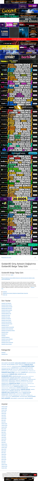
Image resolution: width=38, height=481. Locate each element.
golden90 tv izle (5, 392)
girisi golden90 (3, 364)
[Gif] (19, 107)
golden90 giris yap (22, 374)
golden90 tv (33, 389)
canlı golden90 (11, 362)
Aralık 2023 (3, 437)
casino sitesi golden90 (20, 362)
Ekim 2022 (3, 461)
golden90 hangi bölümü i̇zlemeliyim (22, 379)
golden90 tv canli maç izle (14, 390)
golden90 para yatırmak (24, 384)
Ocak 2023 (3, 456)
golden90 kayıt (17, 380)
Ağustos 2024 (4, 423)
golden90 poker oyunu (32, 386)
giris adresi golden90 (30, 362)
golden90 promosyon (12, 387)
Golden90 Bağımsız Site (6, 313)
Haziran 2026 (4, 408)
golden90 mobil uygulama (30, 383)
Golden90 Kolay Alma (5, 340)
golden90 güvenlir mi (13, 379)
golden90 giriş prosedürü (24, 376)
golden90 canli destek (28, 367)
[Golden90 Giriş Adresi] (6, 257)
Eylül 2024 (3, 421)
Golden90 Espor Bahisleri (6, 322)
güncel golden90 (32, 396)
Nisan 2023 (3, 450)
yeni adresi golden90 (20, 398)
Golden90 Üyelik (4, 394)
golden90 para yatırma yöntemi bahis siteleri (7, 386)
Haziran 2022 (4, 467)
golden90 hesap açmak (31, 379)
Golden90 (5, 291)
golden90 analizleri (3, 366)
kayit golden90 (5, 398)
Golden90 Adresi (4, 332)
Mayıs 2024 (3, 428)
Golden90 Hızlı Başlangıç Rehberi (8, 330)
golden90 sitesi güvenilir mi (5, 389)
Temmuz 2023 (4, 445)
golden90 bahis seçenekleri (16, 366)
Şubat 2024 (3, 433)
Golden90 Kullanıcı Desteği (6, 306)
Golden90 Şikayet (15, 396)
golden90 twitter (14, 392)
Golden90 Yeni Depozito (6, 303)
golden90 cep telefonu (18, 372)
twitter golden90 (13, 398)
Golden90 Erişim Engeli (5, 374)
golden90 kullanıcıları (12, 381)
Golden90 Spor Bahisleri (15, 389)
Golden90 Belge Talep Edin (12, 273)
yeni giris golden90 (29, 398)
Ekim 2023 (3, 440)
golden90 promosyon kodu (22, 387)
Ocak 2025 (3, 415)
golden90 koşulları (30, 380)
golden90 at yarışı (9, 366)
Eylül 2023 (3, 442)
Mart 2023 (3, 452)
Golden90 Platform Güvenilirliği (7, 327)
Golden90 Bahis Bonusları (6, 308)
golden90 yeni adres (4, 393)
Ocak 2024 (3, 435)
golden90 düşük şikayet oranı (32, 372)
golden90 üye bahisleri (8, 396)
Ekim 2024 (3, 420)
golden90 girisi (13, 374)
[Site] (19, 66)
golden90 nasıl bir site (6, 384)
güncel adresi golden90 (23, 396)
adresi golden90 (4, 362)
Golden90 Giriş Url (5, 325)
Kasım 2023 (3, 438)
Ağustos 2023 (4, 444)
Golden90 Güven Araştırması (7, 342)
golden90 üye (3, 396)
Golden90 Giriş (4, 333)
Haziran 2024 (4, 427)
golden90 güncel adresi (26, 377)
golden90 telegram (25, 389)
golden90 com (24, 372)
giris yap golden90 (11, 364)
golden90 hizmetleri (4, 380)
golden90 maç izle (4, 383)
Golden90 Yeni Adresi (12, 393)
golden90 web (20, 392)
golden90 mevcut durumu (23, 383)
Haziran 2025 (4, 410)
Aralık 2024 (3, 416)
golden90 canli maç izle (6, 369)
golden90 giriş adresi (16, 376)
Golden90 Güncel (5, 377)
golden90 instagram (11, 380)
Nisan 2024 (3, 430)
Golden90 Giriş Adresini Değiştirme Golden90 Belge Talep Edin (15, 293)
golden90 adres (21, 364)
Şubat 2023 (3, 454)
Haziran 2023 (4, 447)
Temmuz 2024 (4, 425)
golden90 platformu (26, 386)
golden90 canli (21, 367)
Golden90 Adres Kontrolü (6, 344)
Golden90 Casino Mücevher (7, 339)
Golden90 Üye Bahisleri (6, 318)
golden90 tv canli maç (5, 390)
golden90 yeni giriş (26, 393)
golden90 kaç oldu (24, 380)
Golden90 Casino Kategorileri (7, 328)
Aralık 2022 (3, 457)
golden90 (16, 364)
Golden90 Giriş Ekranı (5, 315)
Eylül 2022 (3, 462)
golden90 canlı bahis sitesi (23, 369)
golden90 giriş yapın (31, 376)
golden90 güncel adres (15, 377)
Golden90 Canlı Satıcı (5, 316)
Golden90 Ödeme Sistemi (6, 305)
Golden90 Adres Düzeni (6, 320)
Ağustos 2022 (4, 464)
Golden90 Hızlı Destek (5, 311)
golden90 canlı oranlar (30, 369)
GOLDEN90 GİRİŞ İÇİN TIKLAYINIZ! (19, 39)
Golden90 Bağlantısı (5, 337)
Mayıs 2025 (3, 411)
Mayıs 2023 (3, 449)
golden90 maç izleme (14, 383)
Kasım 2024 (3, 418)
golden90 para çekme (19, 386)
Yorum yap (5, 294)
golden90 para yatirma (15, 384)
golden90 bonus (15, 367)
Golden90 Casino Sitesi (7, 372)
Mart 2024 (3, 432)
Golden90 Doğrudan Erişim (6, 323)
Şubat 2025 (3, 413)
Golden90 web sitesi (26, 392)
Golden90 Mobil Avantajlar (6, 310)
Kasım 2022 (3, 459)
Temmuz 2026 (4, 406)
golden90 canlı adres (15, 369)
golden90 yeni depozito (19, 393)
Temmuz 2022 (4, 466)
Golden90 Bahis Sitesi (27, 366)
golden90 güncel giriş (5, 379)
